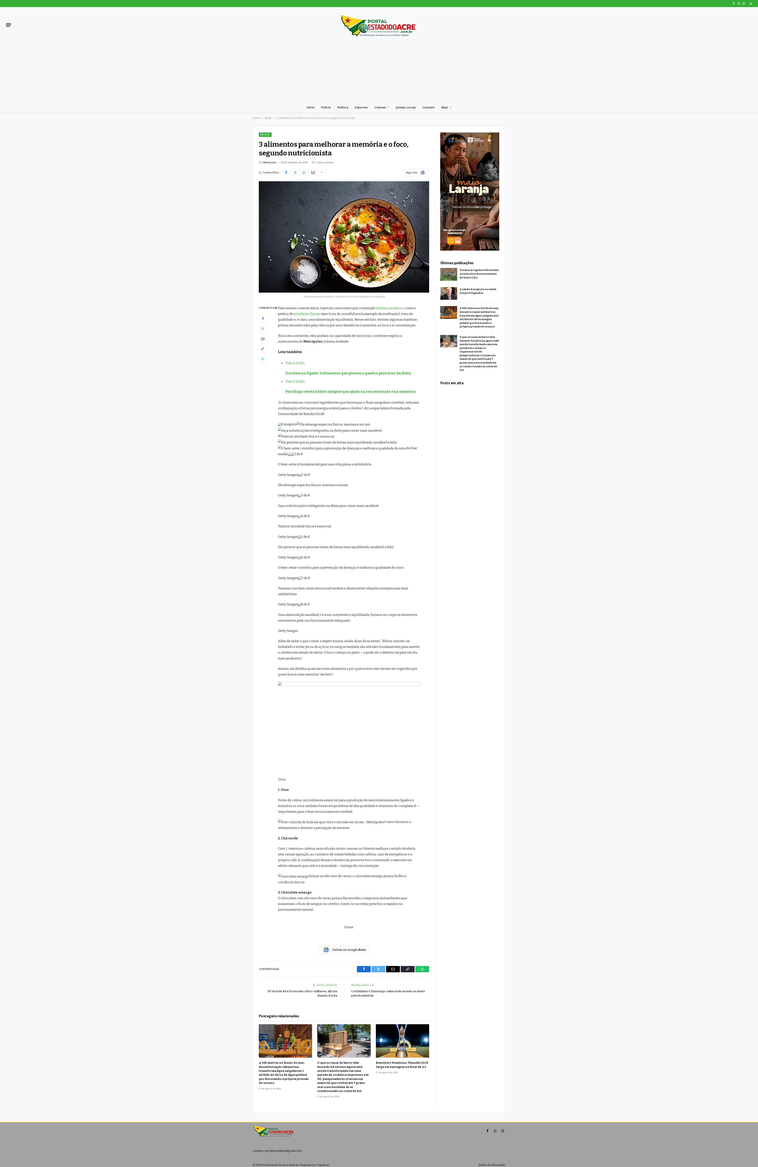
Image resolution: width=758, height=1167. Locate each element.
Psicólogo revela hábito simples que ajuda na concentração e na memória (350, 391)
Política (342, 107)
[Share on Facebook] (286, 172)
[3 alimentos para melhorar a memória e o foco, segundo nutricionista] (344, 237)
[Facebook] (263, 318)
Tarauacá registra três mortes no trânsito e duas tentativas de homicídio (479, 274)
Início (310, 107)
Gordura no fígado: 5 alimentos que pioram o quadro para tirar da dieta (348, 373)
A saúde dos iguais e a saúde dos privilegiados (478, 291)
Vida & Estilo (295, 363)
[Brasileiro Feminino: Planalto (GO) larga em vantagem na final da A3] (402, 1041)
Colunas (380, 107)
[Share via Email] (313, 172)
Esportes (361, 107)
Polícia (326, 107)
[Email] (263, 339)
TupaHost (323, 1164)
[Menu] (8, 25)
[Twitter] (263, 329)
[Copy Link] (263, 349)
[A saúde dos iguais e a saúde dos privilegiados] (448, 293)
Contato (429, 107)
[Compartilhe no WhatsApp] (304, 172)
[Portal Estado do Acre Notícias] (379, 25)
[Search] (750, 3)
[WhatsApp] (263, 359)
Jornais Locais (406, 107)
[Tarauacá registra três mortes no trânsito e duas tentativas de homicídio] (448, 274)
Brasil (265, 134)
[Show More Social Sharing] (322, 172)
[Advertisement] (379, 72)
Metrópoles (270, 162)
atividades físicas (307, 314)
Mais (444, 107)
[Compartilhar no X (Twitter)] (295, 172)
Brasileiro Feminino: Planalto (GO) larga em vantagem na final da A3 (402, 1064)
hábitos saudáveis (389, 308)
